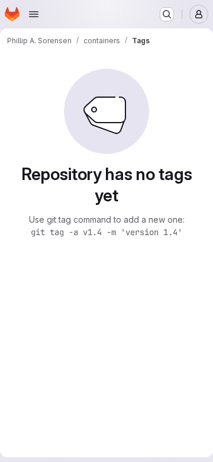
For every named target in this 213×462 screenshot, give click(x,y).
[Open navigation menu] (33, 14)
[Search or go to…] (167, 14)
